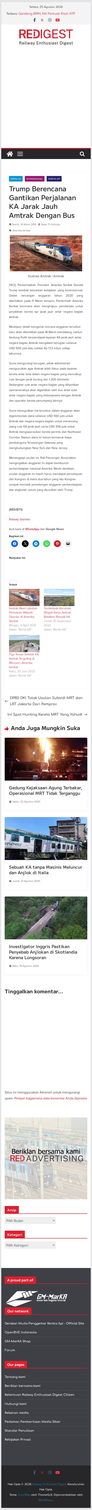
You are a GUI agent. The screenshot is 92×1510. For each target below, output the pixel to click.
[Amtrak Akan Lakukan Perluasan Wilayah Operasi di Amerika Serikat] (24, 597)
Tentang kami (15, 1377)
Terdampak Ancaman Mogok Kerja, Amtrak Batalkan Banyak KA (57, 612)
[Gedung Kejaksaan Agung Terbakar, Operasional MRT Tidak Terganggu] (46, 740)
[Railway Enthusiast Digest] (10, 154)
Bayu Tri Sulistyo (50, 224)
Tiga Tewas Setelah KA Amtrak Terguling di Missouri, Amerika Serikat (24, 660)
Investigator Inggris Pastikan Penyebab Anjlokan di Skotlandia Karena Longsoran (43, 951)
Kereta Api (54, 178)
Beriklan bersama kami (22, 1386)
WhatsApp (32, 529)
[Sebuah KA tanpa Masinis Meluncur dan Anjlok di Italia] (46, 820)
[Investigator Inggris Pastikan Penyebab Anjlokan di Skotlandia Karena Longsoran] (46, 899)
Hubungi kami (16, 1404)
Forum (10, 1350)
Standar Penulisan (19, 1430)
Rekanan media (17, 1412)
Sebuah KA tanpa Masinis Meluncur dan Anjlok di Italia (45, 869)
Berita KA (16, 178)
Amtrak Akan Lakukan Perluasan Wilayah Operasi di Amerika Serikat (23, 614)
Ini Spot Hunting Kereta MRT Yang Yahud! (44, 714)
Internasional (35, 178)
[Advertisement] (46, 100)
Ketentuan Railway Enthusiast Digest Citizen (39, 1394)
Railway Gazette (19, 519)
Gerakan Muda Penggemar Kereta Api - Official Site (44, 1323)
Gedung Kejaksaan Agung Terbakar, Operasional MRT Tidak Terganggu (45, 790)
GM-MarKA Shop (18, 1341)
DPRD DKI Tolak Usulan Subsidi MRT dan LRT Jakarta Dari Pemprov (46, 701)
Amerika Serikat (21, 230)
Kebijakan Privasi (18, 1439)
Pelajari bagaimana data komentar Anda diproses (50, 1098)
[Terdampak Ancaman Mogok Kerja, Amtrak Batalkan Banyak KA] (59, 597)
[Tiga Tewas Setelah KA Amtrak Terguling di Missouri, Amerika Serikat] (24, 643)
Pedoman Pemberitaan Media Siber (33, 1421)
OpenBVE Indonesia (21, 1332)
